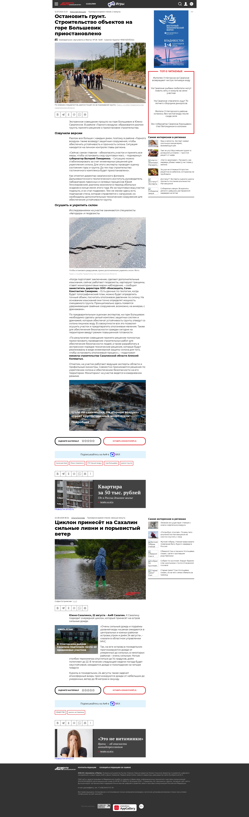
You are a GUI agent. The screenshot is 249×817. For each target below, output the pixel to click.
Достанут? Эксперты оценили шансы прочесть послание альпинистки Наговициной (177, 181)
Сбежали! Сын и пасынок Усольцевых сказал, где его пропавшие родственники (177, 553)
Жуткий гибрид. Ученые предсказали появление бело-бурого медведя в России (177, 544)
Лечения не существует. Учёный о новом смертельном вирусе (176, 524)
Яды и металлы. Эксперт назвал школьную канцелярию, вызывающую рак (175, 143)
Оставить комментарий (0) (124, 441)
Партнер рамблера (88, 806)
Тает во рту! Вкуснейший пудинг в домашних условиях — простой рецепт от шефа (176, 152)
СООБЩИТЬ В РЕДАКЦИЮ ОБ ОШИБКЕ (115, 767)
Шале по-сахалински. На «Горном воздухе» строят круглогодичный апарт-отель (105, 414)
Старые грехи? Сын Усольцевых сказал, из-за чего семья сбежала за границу (177, 572)
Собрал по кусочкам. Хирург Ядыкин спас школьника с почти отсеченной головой (177, 563)
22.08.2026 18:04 (62, 518)
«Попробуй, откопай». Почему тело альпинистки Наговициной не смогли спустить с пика (176, 534)
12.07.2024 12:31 (61, 12)
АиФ (75, 601)
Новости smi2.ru (64, 509)
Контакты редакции (87, 767)
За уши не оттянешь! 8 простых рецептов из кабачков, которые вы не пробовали (177, 171)
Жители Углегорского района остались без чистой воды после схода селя (171, 113)
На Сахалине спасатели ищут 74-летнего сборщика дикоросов (171, 102)
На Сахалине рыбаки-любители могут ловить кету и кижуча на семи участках (171, 90)
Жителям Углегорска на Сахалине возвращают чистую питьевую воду (171, 79)
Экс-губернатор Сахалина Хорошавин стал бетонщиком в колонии (171, 125)
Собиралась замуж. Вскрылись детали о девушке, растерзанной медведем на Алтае (175, 190)
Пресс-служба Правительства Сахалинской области (93, 274)
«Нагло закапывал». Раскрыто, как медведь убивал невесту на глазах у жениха (177, 162)
